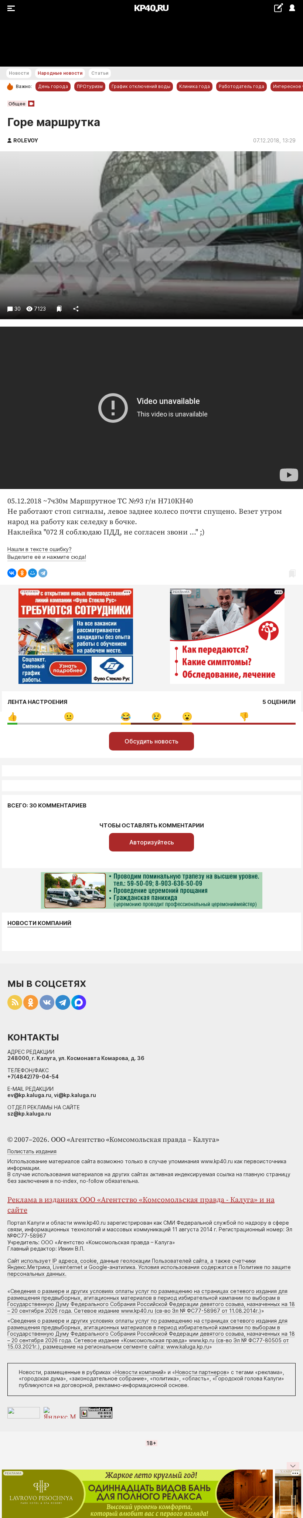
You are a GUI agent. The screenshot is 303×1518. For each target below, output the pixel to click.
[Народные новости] (278, 7)
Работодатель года (241, 86)
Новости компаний (39, 923)
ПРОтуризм (90, 86)
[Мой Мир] (32, 573)
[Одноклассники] (22, 573)
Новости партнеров (201, 1372)
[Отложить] (59, 309)
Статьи (99, 73)
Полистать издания (32, 1151)
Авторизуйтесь (151, 842)
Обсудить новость (151, 741)
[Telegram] (42, 573)
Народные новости (60, 73)
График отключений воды (141, 86)
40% (69, 717)
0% (12, 717)
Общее (16, 104)
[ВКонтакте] (11, 573)
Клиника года (194, 86)
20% (156, 717)
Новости (19, 73)
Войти (292, 8)
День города (53, 86)
